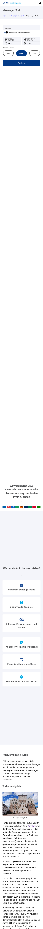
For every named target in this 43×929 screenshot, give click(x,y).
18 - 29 (8, 53)
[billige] (11, 3)
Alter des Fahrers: (8, 48)
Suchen (21, 63)
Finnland (32, 826)
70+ (34, 53)
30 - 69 (21, 53)
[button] (34, 3)
